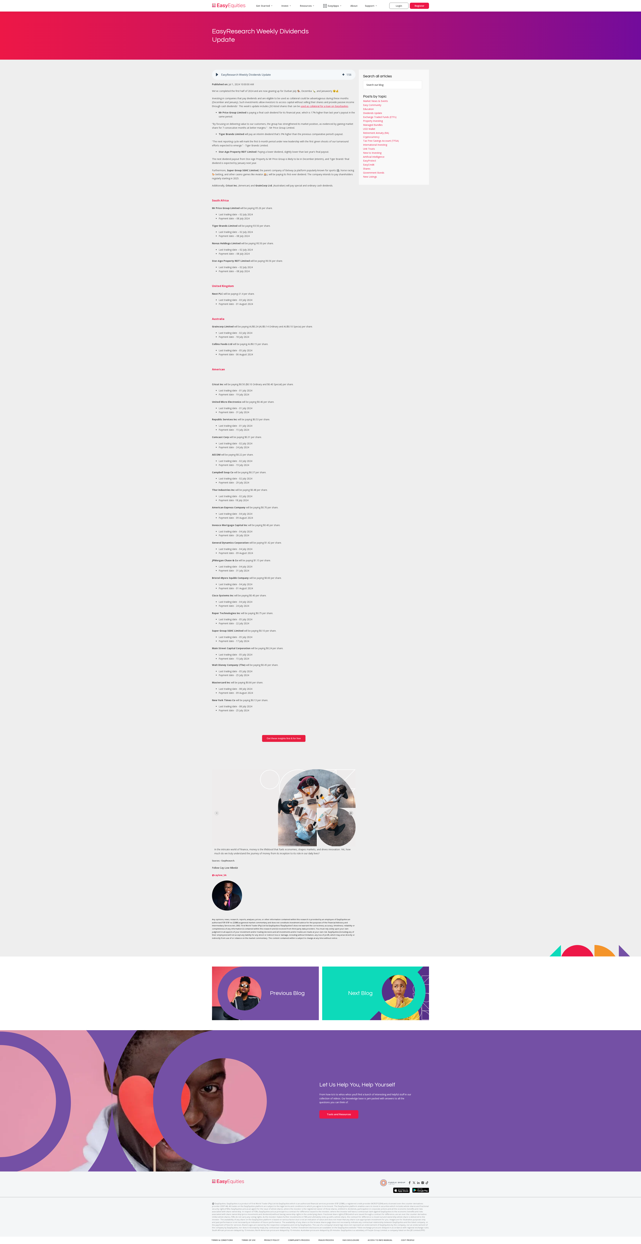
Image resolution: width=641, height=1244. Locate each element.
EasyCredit (368, 164)
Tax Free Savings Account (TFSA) (381, 140)
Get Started (263, 5)
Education (368, 109)
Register (419, 5)
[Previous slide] (216, 813)
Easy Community (372, 105)
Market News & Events (375, 101)
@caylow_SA (219, 875)
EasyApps (333, 5)
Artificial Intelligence (373, 156)
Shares (366, 168)
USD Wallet (369, 128)
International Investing (375, 144)
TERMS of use (248, 1240)
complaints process (299, 1240)
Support (369, 5)
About (354, 5)
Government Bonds (373, 172)
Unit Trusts (369, 148)
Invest (284, 5)
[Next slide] (351, 813)
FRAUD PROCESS (326, 1240)
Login (399, 5)
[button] (217, 74)
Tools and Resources (339, 1114)
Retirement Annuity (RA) (376, 132)
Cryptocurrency (371, 136)
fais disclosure (351, 1240)
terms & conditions (222, 1240)
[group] (284, 75)
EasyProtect (369, 160)
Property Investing (373, 120)
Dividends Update (372, 113)
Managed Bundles (373, 124)
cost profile (407, 1240)
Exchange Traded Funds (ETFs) (379, 117)
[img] (343, 75)
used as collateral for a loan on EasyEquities (324, 106)
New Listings (370, 176)
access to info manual (380, 1240)
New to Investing (372, 152)
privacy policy (271, 1240)
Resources (306, 5)
